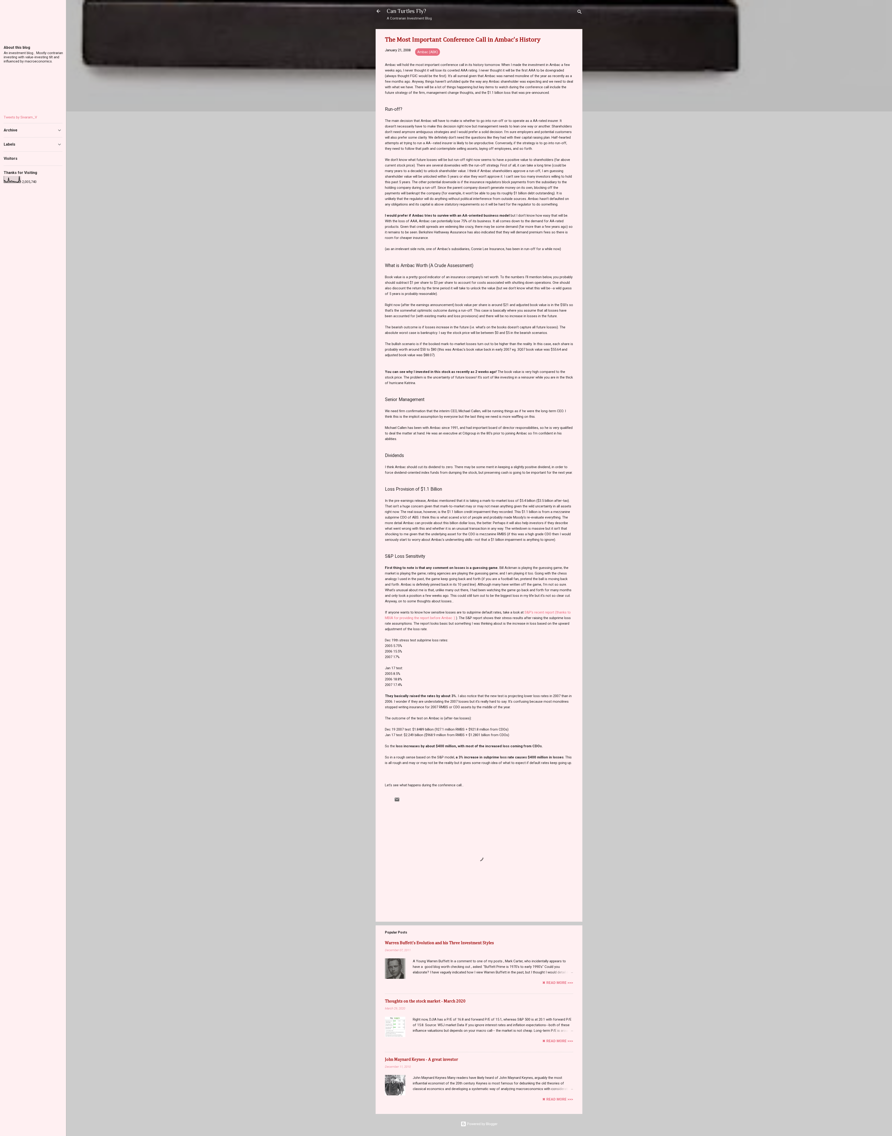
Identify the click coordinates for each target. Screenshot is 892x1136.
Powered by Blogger (482, 1124)
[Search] (579, 13)
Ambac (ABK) (427, 52)
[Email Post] (397, 801)
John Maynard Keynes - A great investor (421, 1060)
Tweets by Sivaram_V (20, 117)
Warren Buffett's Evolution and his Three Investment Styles (439, 943)
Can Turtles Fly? (406, 11)
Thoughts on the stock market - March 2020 (425, 1001)
